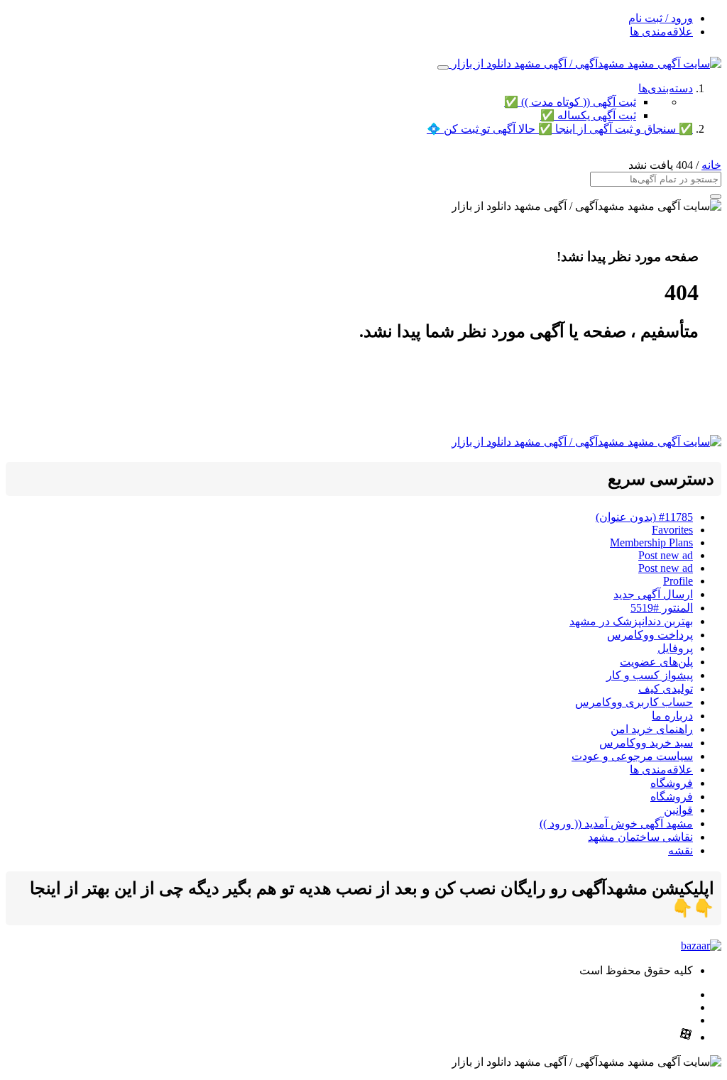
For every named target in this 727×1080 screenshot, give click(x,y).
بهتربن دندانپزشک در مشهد (631, 621)
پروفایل (675, 648)
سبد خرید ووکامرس (646, 743)
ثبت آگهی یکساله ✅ (588, 115)
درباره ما (672, 716)
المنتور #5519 (661, 608)
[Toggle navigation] (443, 67)
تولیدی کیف (665, 689)
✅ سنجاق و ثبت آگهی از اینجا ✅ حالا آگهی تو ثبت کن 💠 (560, 129)
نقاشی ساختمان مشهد (640, 837)
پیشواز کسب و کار (649, 675)
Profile (678, 581)
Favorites (672, 530)
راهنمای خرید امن (652, 729)
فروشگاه (671, 783)
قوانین (678, 810)
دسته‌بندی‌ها (665, 88)
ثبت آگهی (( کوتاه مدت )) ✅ (570, 102)
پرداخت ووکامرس (650, 635)
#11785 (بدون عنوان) (644, 517)
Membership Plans (651, 542)
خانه (711, 165)
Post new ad (665, 555)
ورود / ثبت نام (660, 18)
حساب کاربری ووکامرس (634, 702)
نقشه (680, 850)
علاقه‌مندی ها (661, 32)
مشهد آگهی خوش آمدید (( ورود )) (616, 823)
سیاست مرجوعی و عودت (632, 756)
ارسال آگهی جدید (653, 594)
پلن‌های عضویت (656, 662)
